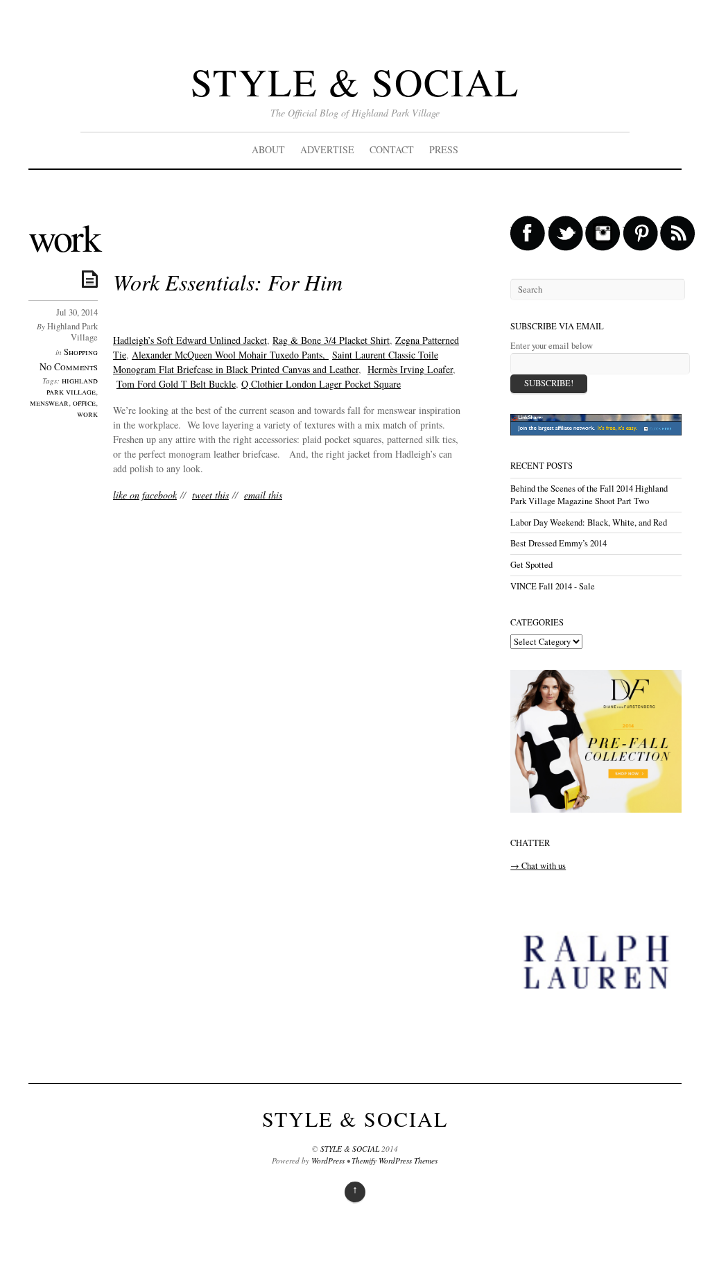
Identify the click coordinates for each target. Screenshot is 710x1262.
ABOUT (268, 149)
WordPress (328, 1160)
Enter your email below (551, 346)
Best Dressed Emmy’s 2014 (558, 543)
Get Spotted (531, 565)
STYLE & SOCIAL (355, 81)
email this (263, 494)
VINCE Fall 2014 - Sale (552, 586)
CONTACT (392, 149)
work (87, 414)
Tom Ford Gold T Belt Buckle (176, 383)
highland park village (72, 385)
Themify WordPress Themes (395, 1160)
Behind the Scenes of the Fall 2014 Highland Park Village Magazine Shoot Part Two (589, 495)
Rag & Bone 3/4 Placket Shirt (331, 340)
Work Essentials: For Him (228, 282)
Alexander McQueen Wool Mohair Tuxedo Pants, (230, 354)
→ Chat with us (538, 866)
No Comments (69, 366)
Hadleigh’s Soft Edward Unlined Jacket (190, 340)
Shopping (81, 352)
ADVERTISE (327, 149)
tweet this (210, 494)
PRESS (443, 149)
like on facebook (145, 494)
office (84, 402)
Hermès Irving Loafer (410, 369)
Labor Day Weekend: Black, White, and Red (588, 522)
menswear (49, 402)
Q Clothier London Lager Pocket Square (321, 383)
